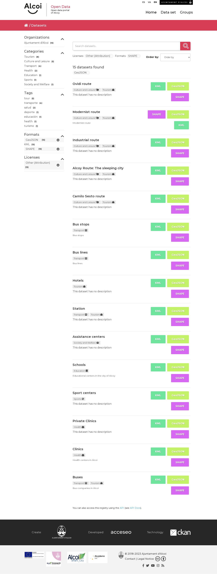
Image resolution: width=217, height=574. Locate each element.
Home (151, 12)
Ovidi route (82, 84)
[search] (185, 46)
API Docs (135, 508)
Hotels (78, 280)
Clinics (78, 449)
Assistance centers (89, 337)
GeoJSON (178, 86)
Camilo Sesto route (89, 196)
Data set (168, 12)
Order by (152, 57)
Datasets (38, 25)
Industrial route (86, 140)
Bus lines (80, 252)
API (122, 508)
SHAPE (180, 97)
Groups (186, 12)
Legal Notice (145, 558)
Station (79, 308)
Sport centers (84, 393)
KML (158, 86)
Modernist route (86, 112)
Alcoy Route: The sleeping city (98, 168)
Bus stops (81, 224)
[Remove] (111, 56)
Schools (79, 365)
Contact (130, 558)
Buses (78, 477)
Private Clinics (84, 421)
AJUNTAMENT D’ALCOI (174, 2)
